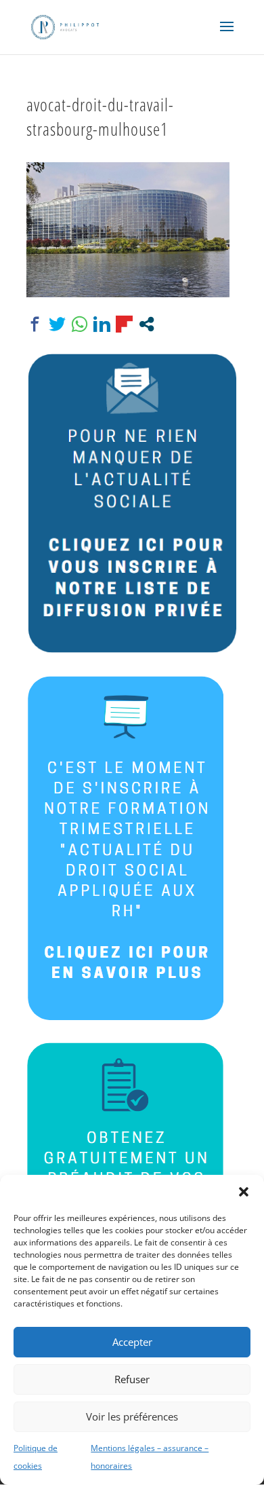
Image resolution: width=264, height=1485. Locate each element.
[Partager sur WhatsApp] (79, 324)
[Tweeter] (57, 324)
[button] (243, 1192)
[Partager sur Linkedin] (101, 324)
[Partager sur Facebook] (34, 324)
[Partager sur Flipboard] (124, 324)
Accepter (132, 1342)
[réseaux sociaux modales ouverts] (146, 324)
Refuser (132, 1379)
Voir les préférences (132, 1416)
